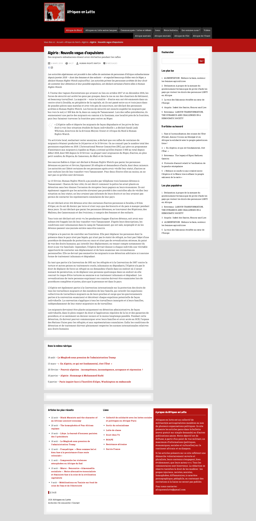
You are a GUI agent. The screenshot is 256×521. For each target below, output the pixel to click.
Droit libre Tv (113, 435)
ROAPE (109, 439)
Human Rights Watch (90, 63)
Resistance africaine (116, 444)
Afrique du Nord (74, 30)
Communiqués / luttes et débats (136, 30)
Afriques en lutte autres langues (101, 30)
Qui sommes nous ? (191, 30)
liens (157, 30)
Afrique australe (143, 36)
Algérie (85, 42)
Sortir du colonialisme (117, 425)
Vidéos (207, 30)
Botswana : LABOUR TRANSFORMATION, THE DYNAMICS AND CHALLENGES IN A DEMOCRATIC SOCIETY (182, 115)
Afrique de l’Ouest (201, 36)
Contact (76, 503)
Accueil (60, 42)
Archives (52, 503)
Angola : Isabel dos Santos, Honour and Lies (185, 107)
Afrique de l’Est (181, 36)
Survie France (113, 449)
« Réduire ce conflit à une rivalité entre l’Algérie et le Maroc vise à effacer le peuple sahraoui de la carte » (183, 174)
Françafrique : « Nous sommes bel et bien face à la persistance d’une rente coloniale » (73, 452)
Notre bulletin (171, 30)
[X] (52, 67)
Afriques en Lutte (80, 11)
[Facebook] (49, 67)
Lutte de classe (113, 430)
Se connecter (64, 503)
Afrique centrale (163, 36)
